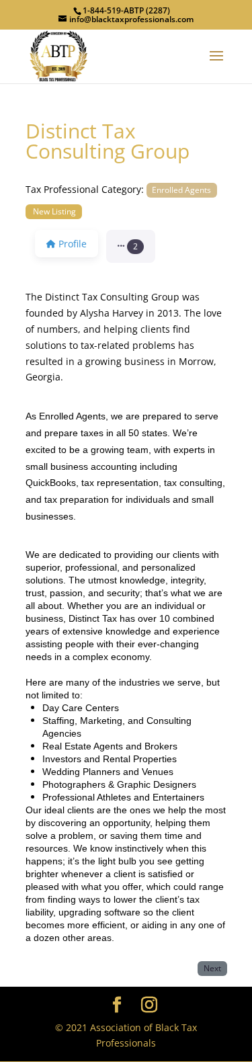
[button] (130, 246)
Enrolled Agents (181, 189)
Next (212, 968)
